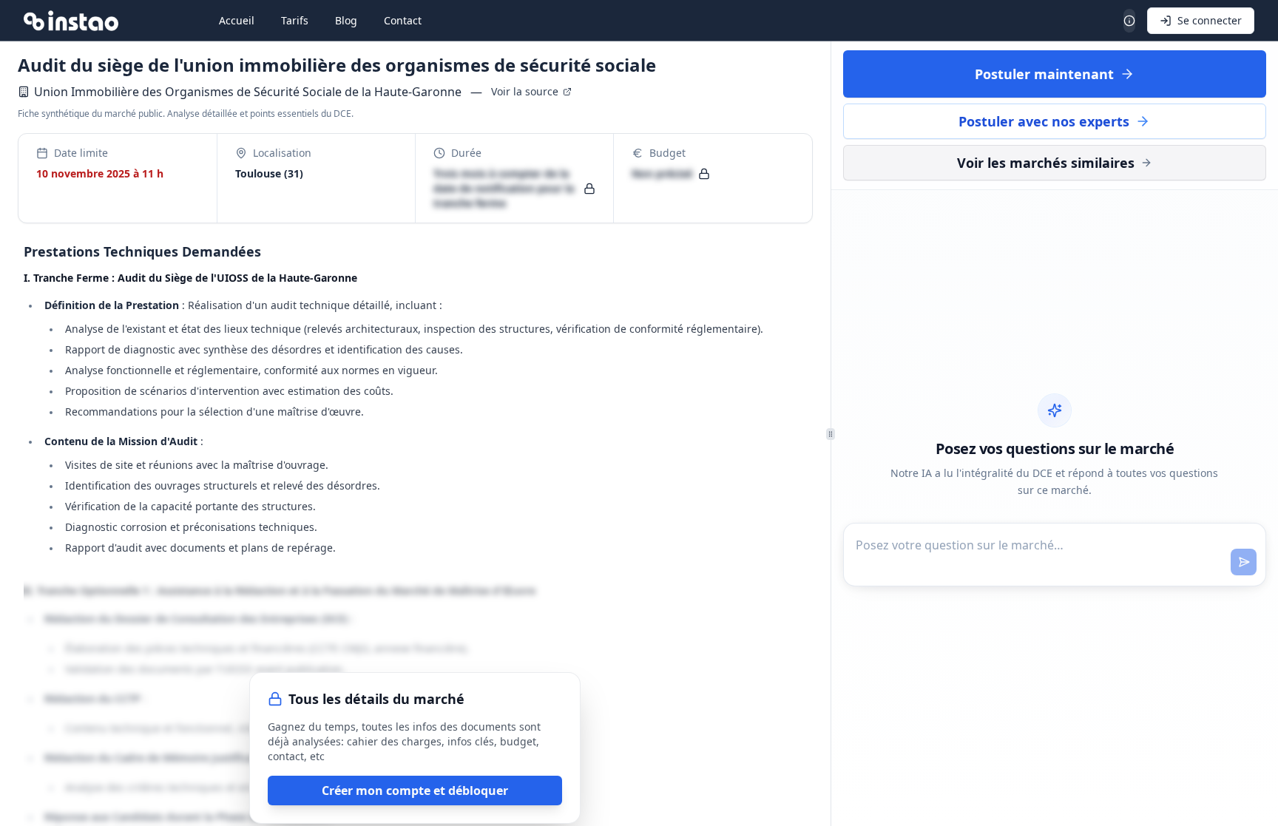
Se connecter (1209, 20)
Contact (403, 20)
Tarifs (294, 20)
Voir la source (524, 91)
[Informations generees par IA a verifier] (1129, 21)
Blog (346, 20)
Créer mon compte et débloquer (415, 790)
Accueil (236, 20)
